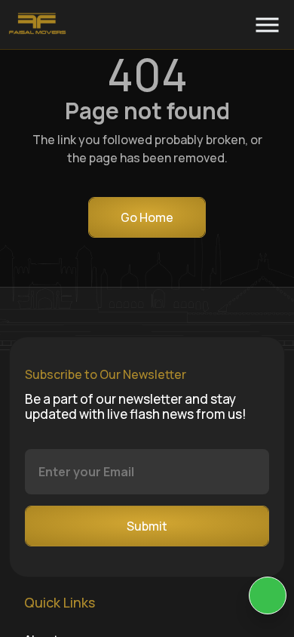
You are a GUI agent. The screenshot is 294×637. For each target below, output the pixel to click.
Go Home (147, 217)
